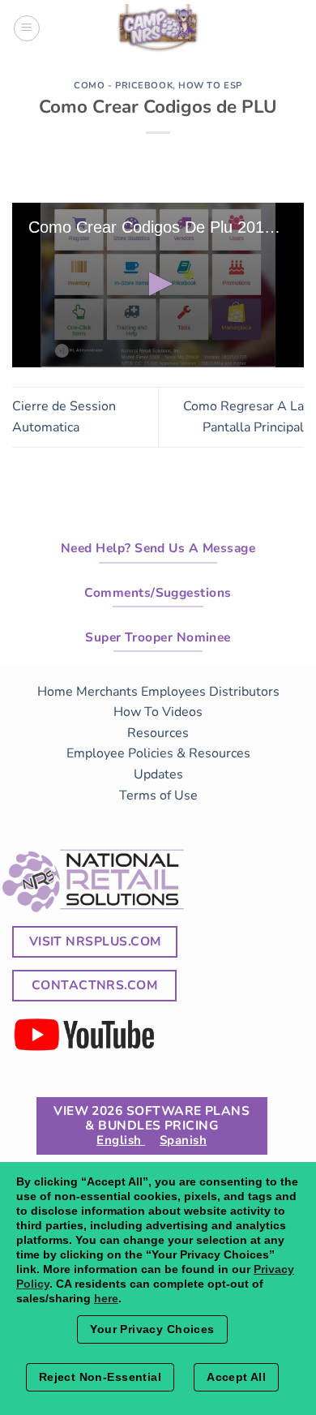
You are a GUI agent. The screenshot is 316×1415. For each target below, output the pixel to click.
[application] (158, 285)
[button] (158, 284)
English (120, 1140)
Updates (158, 774)
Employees (173, 692)
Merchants (107, 692)
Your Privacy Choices (152, 1329)
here (106, 1298)
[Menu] (27, 28)
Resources (158, 733)
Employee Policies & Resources (158, 753)
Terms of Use (158, 795)
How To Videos (158, 712)
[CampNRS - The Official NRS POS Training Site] (158, 31)
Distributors (244, 692)
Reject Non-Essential (100, 1376)
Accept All (236, 1376)
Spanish (183, 1140)
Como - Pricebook (123, 85)
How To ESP (210, 85)
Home (55, 692)
